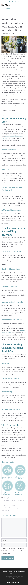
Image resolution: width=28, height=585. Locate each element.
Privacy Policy (14, 574)
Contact (5, 571)
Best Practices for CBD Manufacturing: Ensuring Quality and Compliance (13, 508)
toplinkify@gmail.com (14, 578)
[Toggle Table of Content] (2, 116)
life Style (6, 498)
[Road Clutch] (6, 5)
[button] (23, 5)
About (10, 571)
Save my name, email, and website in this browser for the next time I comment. (14, 551)
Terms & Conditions (19, 571)
